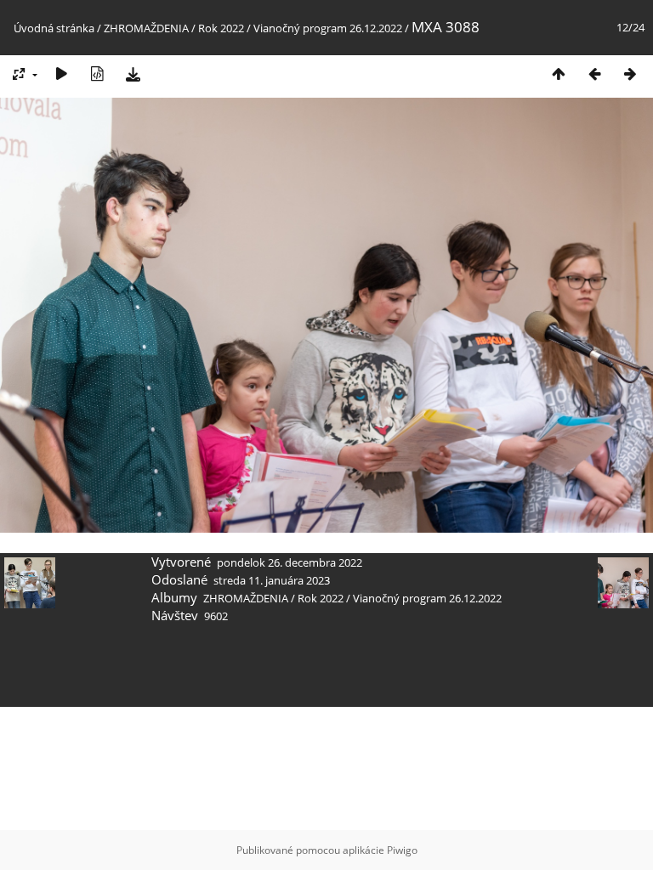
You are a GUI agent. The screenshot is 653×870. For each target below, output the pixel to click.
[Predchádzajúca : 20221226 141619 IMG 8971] (594, 73)
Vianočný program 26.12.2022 (327, 28)
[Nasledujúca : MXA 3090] (630, 73)
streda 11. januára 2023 (271, 580)
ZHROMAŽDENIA (146, 28)
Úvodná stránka (54, 28)
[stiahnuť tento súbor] (132, 73)
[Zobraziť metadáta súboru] (97, 73)
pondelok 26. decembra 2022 (289, 562)
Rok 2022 (221, 28)
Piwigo (402, 850)
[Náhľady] (558, 73)
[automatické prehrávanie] (61, 73)
